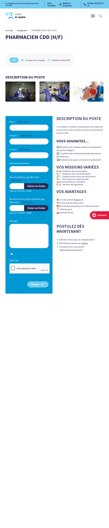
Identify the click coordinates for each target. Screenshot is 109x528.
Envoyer (35, 284)
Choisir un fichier (36, 186)
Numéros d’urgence (67, 4)
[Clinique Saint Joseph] (15, 16)
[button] (100, 16)
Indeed (84, 243)
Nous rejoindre (51, 4)
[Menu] (92, 16)
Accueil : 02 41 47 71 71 (95, 4)
